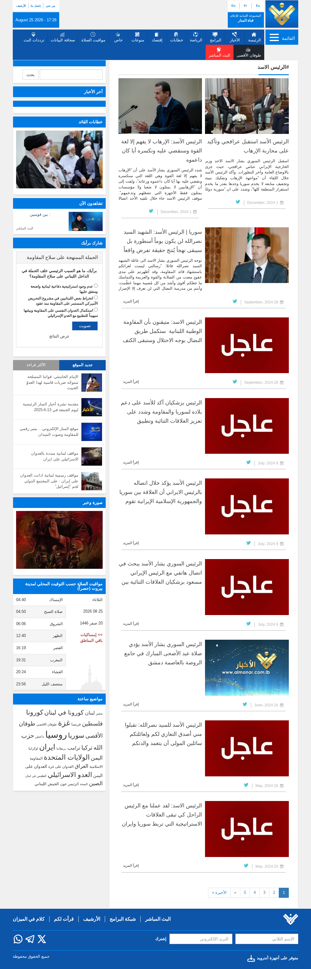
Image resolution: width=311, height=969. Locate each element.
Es (258, 5)
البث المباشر (24, 228)
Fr (245, 5)
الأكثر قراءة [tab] (36, 365)
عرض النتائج (59, 336)
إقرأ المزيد (131, 301)
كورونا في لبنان (64, 712)
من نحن (50, 5)
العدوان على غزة (60, 766)
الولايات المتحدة (67, 757)
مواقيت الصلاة (93, 40)
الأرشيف (21, 5)
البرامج (215, 40)
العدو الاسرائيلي (70, 774)
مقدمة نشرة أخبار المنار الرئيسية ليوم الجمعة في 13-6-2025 (50, 407)
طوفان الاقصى (46, 724)
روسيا (56, 734)
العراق (81, 766)
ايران (47, 747)
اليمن (97, 758)
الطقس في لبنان (35, 776)
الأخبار (235, 40)
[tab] (59, 257)
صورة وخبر (93, 502)
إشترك (160, 938)
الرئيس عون (69, 784)
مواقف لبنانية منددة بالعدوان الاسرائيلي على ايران (54, 456)
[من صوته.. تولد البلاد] (59, 540)
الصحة (84, 784)
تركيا (86, 747)
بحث (30, 74)
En (233, 5)
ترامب (73, 747)
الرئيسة (254, 40)
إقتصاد (157, 40)
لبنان (90, 712)
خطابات (176, 40)
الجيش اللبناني (47, 784)
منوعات (138, 40)
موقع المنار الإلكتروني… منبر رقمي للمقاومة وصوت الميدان (49, 431)
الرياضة (196, 40)
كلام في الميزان (29, 919)
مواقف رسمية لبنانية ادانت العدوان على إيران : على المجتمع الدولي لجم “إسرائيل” (49, 481)
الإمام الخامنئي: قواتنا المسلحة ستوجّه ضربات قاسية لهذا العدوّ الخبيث (52, 382)
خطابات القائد (91, 121)
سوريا (76, 735)
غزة (64, 723)
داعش (39, 736)
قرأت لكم (64, 919)
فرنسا (76, 724)
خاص (118, 40)
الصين (96, 783)
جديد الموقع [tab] (83, 365)
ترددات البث (34, 40)
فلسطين (92, 723)
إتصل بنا (36, 5)
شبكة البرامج (123, 919)
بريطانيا (61, 748)
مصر (99, 713)
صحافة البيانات (63, 40)
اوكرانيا (33, 748)
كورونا (34, 712)
